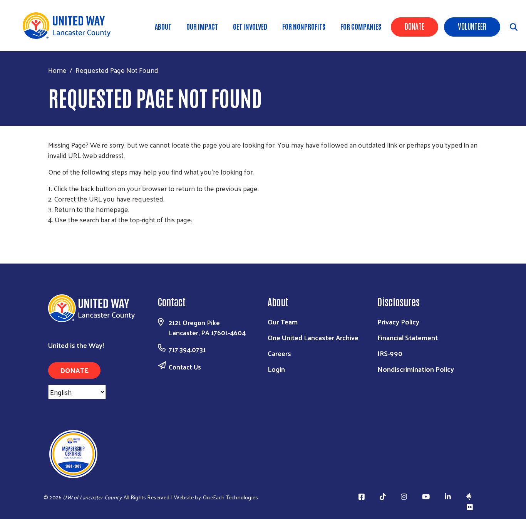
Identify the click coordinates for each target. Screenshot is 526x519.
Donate (414, 26)
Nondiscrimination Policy (415, 369)
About (163, 26)
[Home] (69, 25)
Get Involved (250, 26)
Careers (279, 353)
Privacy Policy (398, 322)
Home (57, 70)
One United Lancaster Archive (313, 337)
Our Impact (202, 26)
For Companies (360, 26)
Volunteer (472, 26)
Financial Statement (407, 337)
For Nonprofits (303, 26)
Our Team (283, 322)
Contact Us (185, 367)
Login (276, 369)
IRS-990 (389, 353)
